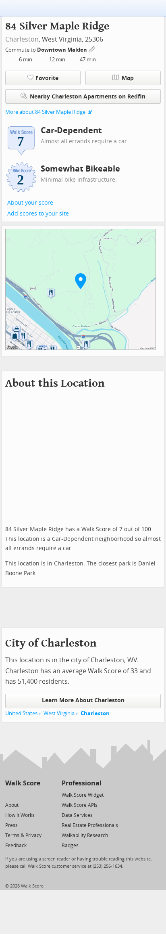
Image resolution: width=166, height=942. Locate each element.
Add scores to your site (38, 213)
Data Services (77, 815)
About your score (30, 202)
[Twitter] (10, 794)
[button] (81, 280)
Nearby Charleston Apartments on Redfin (87, 96)
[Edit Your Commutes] (92, 48)
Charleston (22, 39)
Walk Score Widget (83, 795)
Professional (82, 783)
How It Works (20, 815)
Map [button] (128, 78)
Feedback (16, 845)
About (12, 805)
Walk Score (22, 783)
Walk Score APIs (80, 805)
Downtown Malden (62, 50)
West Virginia (59, 713)
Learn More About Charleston (83, 700)
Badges (70, 845)
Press (11, 825)
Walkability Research (85, 835)
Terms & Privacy (23, 835)
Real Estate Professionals (90, 825)
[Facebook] (22, 794)
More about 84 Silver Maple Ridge (45, 112)
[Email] (34, 794)
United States (21, 713)
